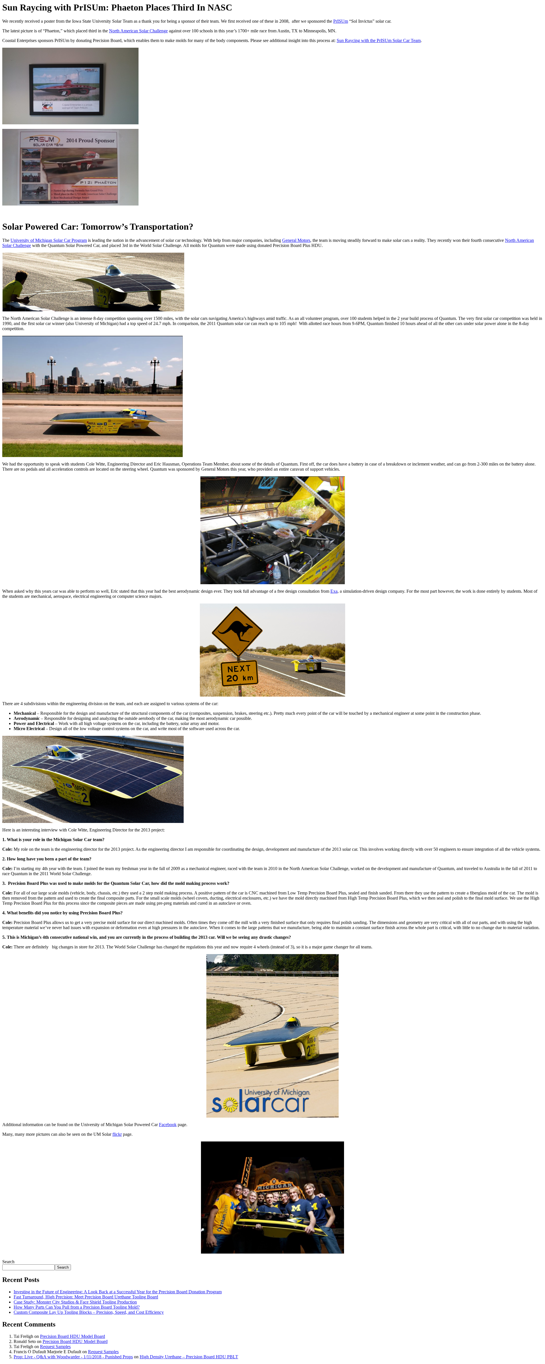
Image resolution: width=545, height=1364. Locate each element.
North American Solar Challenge (138, 30)
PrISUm (340, 21)
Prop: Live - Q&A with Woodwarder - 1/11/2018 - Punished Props (73, 1356)
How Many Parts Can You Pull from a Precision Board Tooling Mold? (77, 1307)
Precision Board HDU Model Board (72, 1336)
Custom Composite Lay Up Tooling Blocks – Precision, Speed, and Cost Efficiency (89, 1312)
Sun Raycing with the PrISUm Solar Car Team (379, 40)
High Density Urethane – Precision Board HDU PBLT (189, 1356)
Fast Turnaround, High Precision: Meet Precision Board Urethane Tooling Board (86, 1296)
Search (8, 1261)
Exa (334, 591)
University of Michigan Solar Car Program (49, 240)
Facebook (168, 1124)
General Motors (296, 240)
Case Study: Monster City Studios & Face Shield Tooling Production (75, 1302)
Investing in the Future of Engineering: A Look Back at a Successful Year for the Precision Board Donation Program (118, 1291)
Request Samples (55, 1346)
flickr (117, 1134)
